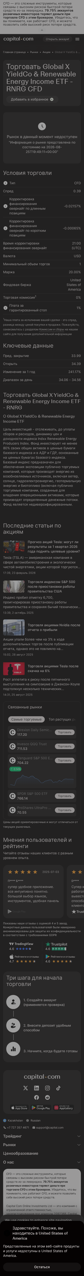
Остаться (42, 1267)
